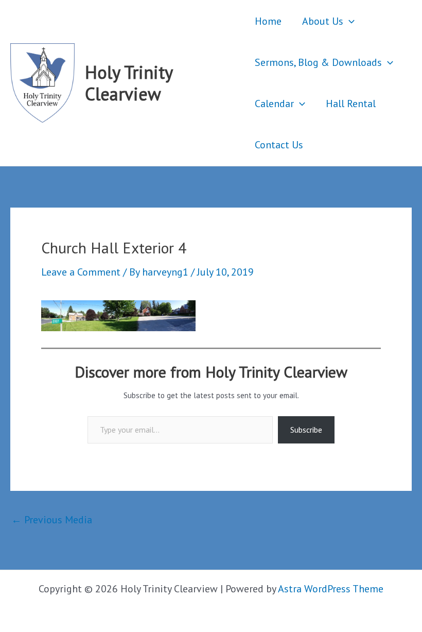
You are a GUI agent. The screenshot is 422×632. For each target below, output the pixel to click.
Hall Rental (351, 103)
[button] (349, 21)
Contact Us (279, 144)
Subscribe (306, 429)
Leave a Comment (80, 272)
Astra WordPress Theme (330, 588)
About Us (322, 21)
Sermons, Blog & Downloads (318, 62)
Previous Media (51, 520)
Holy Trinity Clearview (128, 83)
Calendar (274, 103)
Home (268, 21)
